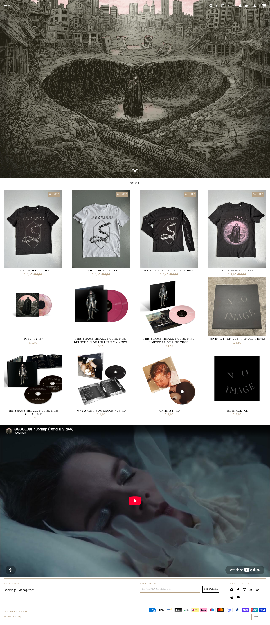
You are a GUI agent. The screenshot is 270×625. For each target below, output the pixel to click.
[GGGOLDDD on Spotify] (234, 5)
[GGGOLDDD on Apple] (240, 5)
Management (26, 590)
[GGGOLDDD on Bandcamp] (210, 5)
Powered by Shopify (12, 616)
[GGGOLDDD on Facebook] (216, 5)
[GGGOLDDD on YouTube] (246, 5)
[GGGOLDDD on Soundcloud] (228, 5)
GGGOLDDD (19, 611)
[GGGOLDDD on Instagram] (222, 5)
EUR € (257, 616)
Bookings (10, 590)
